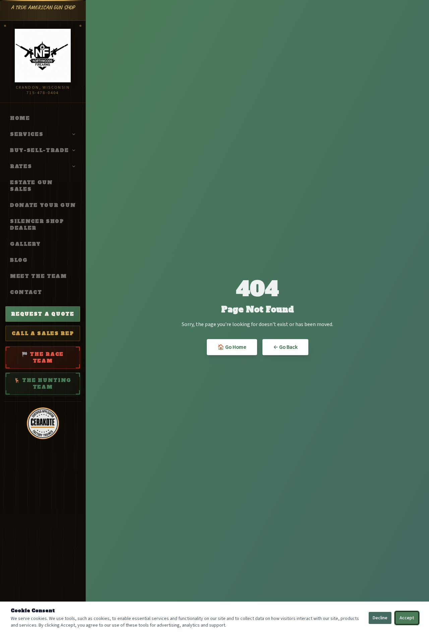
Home (20, 118)
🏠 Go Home (232, 347)
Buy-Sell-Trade (39, 150)
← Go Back (285, 347)
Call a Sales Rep (43, 333)
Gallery (25, 244)
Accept (407, 618)
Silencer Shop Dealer (37, 224)
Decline (380, 618)
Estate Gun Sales (31, 185)
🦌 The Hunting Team (42, 383)
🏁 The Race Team (43, 357)
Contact (26, 292)
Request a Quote (42, 314)
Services (26, 134)
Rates (21, 166)
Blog (19, 260)
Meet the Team (38, 276)
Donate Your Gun (43, 205)
